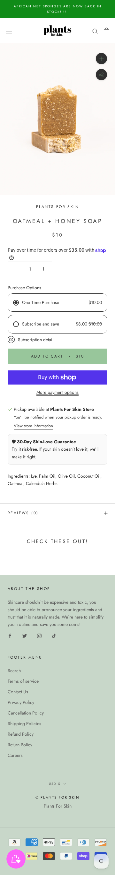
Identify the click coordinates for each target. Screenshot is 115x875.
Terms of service (23, 681)
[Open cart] (106, 31)
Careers (15, 755)
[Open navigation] (9, 30)
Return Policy (20, 744)
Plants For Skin (58, 806)
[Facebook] (10, 635)
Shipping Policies (24, 723)
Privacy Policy (21, 702)
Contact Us (18, 692)
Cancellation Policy (26, 713)
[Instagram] (39, 635)
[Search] (95, 30)
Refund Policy (21, 734)
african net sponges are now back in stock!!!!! (58, 9)
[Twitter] (24, 635)
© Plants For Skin (57, 797)
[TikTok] (54, 635)
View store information (33, 426)
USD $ (55, 783)
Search (14, 670)
